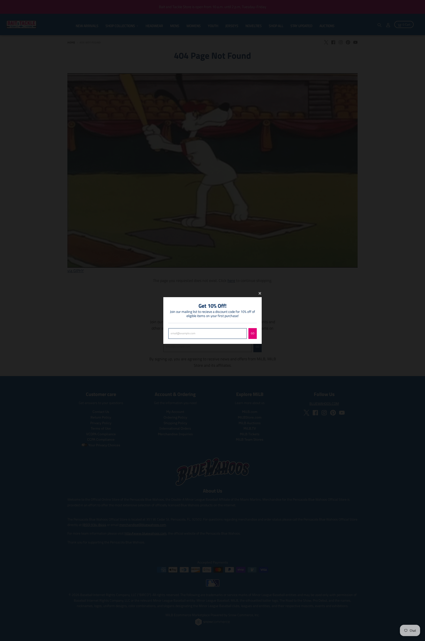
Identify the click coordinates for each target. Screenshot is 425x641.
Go (252, 333)
